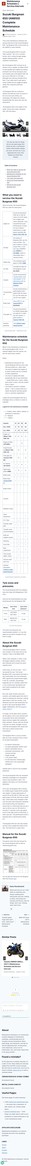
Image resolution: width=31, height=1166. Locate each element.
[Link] (19, 1010)
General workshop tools (12, 1111)
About (4, 1147)
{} (20, 1010)
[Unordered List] (13, 1010)
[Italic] (5, 1010)
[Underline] (7, 1010)
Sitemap (4, 1153)
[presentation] (15, 950)
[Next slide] (27, 123)
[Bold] (3, 1010)
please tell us (17, 1070)
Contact (4, 1150)
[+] (22, 1010)
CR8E (24, 263)
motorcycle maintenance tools (18, 1102)
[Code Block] (17, 1010)
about (8, 1052)
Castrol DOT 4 (18, 303)
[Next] (26, 958)
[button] (5, 135)
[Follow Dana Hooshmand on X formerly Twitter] (11, 909)
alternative (16, 281)
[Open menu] (27, 3)
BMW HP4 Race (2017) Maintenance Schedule (24, 919)
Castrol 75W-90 (18, 320)
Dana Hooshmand (11, 34)
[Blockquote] (15, 1010)
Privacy (4, 1145)
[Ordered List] (11, 1010)
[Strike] (9, 1010)
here (14, 879)
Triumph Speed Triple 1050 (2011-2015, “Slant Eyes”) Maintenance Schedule (8, 920)
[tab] (12, 977)
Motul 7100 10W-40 (20, 234)
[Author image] (4, 35)
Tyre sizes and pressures (15, 178)
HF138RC (16, 253)
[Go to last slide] (4, 123)
